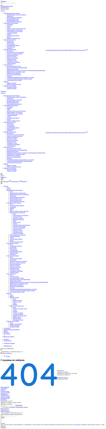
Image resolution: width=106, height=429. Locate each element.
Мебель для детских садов (20, 308)
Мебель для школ (17, 300)
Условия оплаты (5, 391)
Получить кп (81, 50)
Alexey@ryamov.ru (7, 353)
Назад (8, 187)
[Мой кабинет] (1, 174)
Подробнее (3, 399)
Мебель (12, 296)
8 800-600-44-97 (5, 7)
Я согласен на (15, 407)
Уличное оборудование (16, 258)
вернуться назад (63, 379)
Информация (4, 394)
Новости (3, 390)
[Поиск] (1, 4)
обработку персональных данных (19, 407)
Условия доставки (5, 392)
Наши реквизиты (5, 398)
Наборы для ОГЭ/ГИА (16, 324)
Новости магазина (7, 404)
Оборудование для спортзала (20, 215)
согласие (77, 424)
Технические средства (16, 246)
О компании (4, 388)
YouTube (8, 356)
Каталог (9, 188)
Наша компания (5, 387)
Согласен (3, 427)
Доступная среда (14, 276)
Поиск (2, 417)
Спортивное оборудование (17, 205)
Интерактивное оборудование (18, 193)
